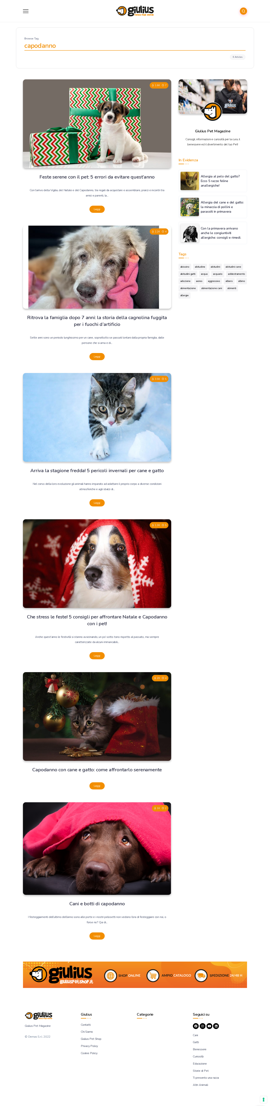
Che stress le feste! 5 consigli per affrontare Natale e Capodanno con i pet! (97, 620)
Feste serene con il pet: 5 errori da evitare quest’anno (96, 177)
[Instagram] (203, 1026)
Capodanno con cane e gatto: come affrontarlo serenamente (97, 769)
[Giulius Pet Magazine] (135, 11)
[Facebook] (196, 1026)
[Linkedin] (216, 1026)
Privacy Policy (89, 1046)
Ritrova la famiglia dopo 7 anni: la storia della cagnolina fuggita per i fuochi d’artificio (97, 321)
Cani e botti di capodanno (97, 903)
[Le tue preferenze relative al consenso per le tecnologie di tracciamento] (263, 1099)
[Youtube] (209, 1026)
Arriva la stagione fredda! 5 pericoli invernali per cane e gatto (97, 470)
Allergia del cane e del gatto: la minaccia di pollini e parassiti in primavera (222, 207)
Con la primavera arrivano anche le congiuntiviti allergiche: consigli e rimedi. (221, 233)
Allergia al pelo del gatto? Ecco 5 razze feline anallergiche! (220, 181)
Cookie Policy (89, 1053)
